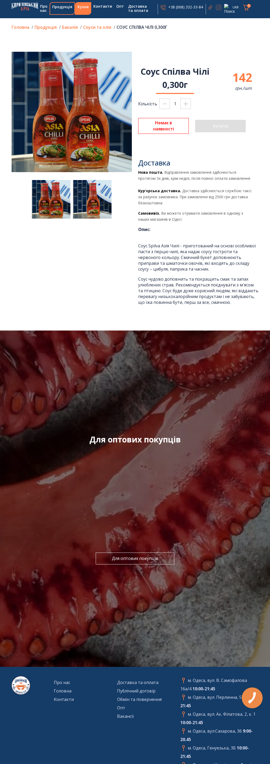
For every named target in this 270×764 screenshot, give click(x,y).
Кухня (83, 6)
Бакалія (70, 27)
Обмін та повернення (139, 699)
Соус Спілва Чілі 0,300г (142, 27)
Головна (25, 6)
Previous (7, 112)
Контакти (102, 6)
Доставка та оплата (138, 8)
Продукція (62, 6)
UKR (236, 7)
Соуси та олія (97, 27)
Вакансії (125, 716)
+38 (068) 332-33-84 (185, 7)
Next (135, 112)
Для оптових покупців (135, 558)
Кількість (147, 104)
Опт (120, 6)
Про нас (43, 8)
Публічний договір (136, 691)
